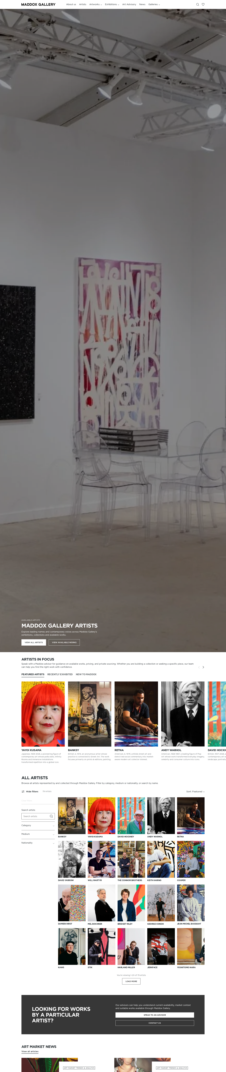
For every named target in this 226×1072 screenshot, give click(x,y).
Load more (131, 981)
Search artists (28, 810)
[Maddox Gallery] (38, 4)
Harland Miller (126, 967)
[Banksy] (89, 714)
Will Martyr (95, 880)
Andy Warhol (171, 750)
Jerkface (152, 967)
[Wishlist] (203, 4)
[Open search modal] (197, 4)
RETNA (119, 750)
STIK (90, 967)
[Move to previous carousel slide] (199, 667)
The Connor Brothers (130, 880)
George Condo (155, 924)
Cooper (181, 880)
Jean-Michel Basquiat (189, 924)
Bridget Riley (125, 924)
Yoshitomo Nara (186, 967)
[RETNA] (136, 714)
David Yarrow (66, 880)
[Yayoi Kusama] (43, 714)
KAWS (61, 967)
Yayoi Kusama (31, 750)
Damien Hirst (65, 924)
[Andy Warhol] (183, 714)
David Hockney (126, 837)
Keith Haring (154, 880)
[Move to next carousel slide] (203, 667)
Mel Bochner (95, 924)
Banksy (73, 750)
